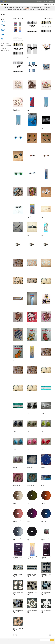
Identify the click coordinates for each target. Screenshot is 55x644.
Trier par (45, 18)
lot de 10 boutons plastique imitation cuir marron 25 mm (18, 611)
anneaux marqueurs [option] (16, 37)
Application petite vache (16, 109)
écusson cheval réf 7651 (44, 323)
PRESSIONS (2, 38)
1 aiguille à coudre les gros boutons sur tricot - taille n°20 (18, 306)
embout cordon (3, 29)
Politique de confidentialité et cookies (6, 639)
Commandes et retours (4, 642)
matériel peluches (3, 35)
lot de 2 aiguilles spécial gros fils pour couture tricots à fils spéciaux (18, 557)
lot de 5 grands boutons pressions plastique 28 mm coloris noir (32, 575)
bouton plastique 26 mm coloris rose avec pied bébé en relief (17, 485)
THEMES (2, 40)
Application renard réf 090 (31, 341)
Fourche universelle (30, 109)
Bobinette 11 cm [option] (15, 40)
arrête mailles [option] (15, 38)
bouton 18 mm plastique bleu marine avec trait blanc (46, 467)
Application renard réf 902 (45, 341)
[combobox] (47, 4)
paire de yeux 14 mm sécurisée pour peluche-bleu (31, 181)
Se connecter (46, 1)
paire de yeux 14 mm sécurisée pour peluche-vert (17, 181)
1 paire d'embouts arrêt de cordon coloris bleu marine (18, 431)
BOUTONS (2, 25)
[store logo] (4, 4)
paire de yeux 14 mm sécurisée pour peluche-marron (31, 163)
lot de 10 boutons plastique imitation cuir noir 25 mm (46, 593)
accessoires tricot (3, 20)
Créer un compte (51, 1)
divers (2, 39)
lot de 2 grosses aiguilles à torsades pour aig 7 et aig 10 (32, 557)
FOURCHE (2, 34)
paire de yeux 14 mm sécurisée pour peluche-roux (45, 163)
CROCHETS (2, 26)
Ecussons (2, 28)
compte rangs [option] (20, 40)
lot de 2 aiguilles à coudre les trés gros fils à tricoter (46, 557)
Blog (3, 1)
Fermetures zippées (4, 33)
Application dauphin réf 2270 (17, 341)
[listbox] (18, 39)
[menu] (27, 8)
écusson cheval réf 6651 (16, 323)
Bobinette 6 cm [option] (20, 38)
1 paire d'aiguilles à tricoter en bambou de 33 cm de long (45, 56)
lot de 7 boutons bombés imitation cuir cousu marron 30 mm (32, 593)
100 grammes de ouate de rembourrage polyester (31, 467)
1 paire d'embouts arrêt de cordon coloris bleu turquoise (18, 449)
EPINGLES (2, 30)
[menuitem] (5, 7)
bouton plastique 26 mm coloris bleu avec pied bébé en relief (31, 485)
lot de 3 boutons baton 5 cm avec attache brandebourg (46, 575)
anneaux (2, 24)
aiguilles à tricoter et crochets (5, 21)
